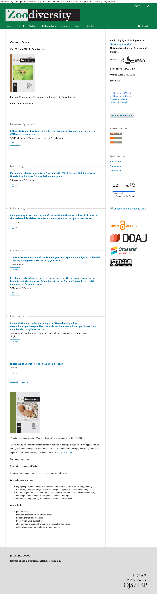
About (64, 26)
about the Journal (64, 452)
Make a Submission (122, 115)
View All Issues (17, 382)
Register (137, 5)
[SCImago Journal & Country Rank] (128, 208)
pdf (16, 143)
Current (20, 26)
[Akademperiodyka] (128, 62)
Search (144, 26)
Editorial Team (49, 26)
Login (147, 5)
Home (9, 26)
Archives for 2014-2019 (120, 96)
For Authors (115, 166)
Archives (33, 26)
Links (78, 26)
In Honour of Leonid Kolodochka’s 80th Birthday (36, 363)
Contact (91, 26)
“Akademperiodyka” (121, 44)
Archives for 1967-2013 (120, 93)
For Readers (115, 161)
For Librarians (116, 170)
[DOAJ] (128, 241)
